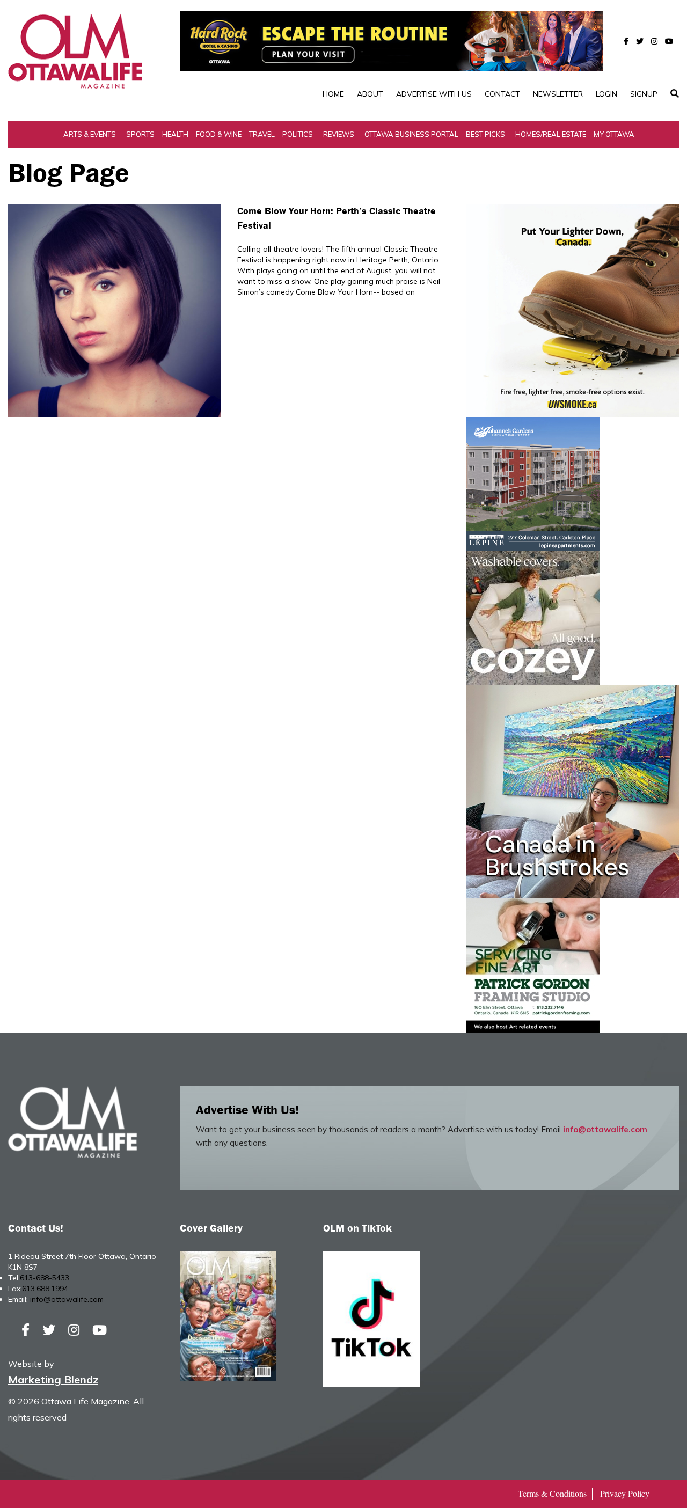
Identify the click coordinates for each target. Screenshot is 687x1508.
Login (606, 94)
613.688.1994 (45, 1288)
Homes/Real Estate (550, 134)
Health (175, 134)
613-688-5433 (44, 1278)
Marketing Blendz (53, 1379)
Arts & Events (89, 134)
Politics (297, 134)
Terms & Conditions (552, 1493)
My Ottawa (614, 134)
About (370, 94)
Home (333, 94)
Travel (262, 134)
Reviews (338, 134)
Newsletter (558, 94)
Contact (502, 94)
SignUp (643, 94)
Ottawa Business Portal (411, 134)
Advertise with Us (434, 94)
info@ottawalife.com (605, 1129)
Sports (140, 134)
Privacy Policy (624, 1493)
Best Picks (485, 134)
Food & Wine (219, 134)
